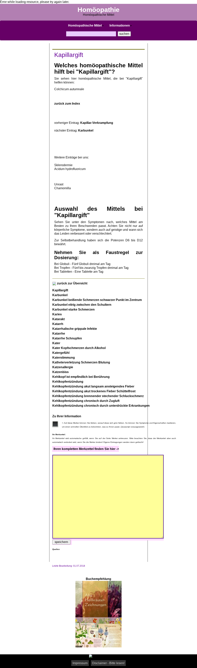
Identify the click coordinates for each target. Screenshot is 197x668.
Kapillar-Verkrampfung (96, 122)
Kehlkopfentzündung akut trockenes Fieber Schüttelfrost (93, 391)
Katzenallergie (62, 367)
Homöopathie (98, 9)
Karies (57, 314)
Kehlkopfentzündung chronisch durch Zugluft (85, 400)
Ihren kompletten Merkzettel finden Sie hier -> (86, 449)
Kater (56, 343)
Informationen (119, 25)
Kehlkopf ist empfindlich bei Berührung (81, 376)
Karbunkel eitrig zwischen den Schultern (81, 304)
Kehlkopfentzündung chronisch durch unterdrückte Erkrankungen (101, 405)
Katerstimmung (63, 357)
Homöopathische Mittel (85, 25)
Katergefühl (60, 352)
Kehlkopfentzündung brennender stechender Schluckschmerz (98, 396)
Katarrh (57, 324)
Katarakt (58, 319)
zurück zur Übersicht (71, 283)
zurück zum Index (67, 103)
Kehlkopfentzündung (67, 381)
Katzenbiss (60, 372)
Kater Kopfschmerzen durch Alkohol (79, 348)
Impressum (80, 663)
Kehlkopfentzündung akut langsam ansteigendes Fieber (93, 386)
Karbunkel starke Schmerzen (73, 309)
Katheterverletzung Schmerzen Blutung (81, 362)
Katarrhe (58, 333)
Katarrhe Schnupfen (67, 338)
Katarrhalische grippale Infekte (74, 328)
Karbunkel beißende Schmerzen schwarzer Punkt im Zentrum (97, 300)
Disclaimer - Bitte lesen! (108, 663)
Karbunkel (85, 130)
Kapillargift (60, 290)
